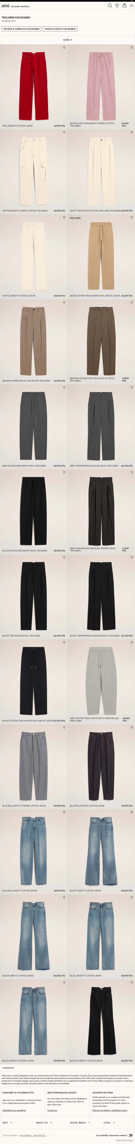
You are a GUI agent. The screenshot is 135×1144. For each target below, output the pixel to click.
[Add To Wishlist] (64, 47)
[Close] (132, 1)
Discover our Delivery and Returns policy (110, 1110)
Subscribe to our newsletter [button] (14, 1110)
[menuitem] (16, 5)
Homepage (8, 1068)
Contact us (52, 1110)
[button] (114, 1135)
